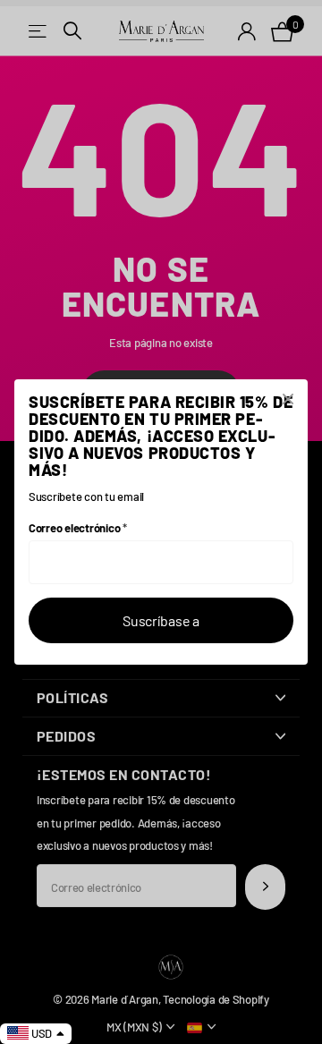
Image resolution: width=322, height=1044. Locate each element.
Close (288, 399)
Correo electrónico (78, 528)
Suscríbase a (161, 620)
